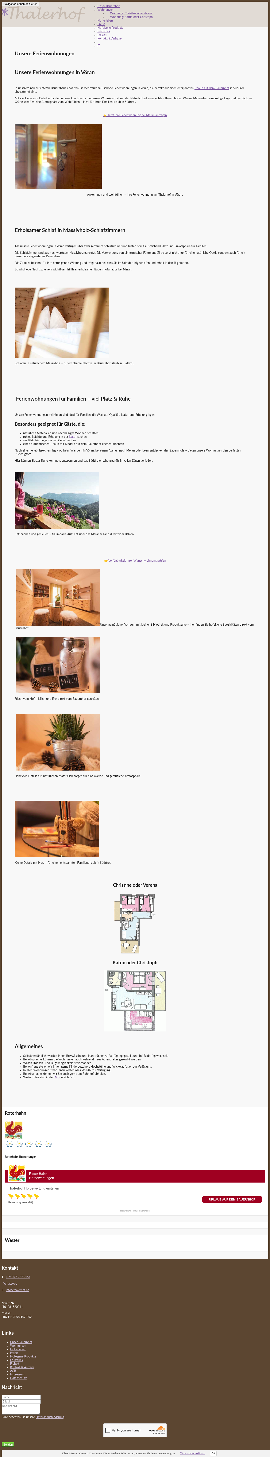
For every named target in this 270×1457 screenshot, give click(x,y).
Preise (101, 24)
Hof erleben (105, 20)
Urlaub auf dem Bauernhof (211, 88)
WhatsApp (10, 1283)
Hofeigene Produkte (110, 27)
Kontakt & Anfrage (109, 38)
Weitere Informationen (192, 1453)
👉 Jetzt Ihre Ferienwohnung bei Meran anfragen (135, 115)
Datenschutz (18, 1378)
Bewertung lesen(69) (20, 1202)
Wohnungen (105, 9)
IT (98, 45)
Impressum (17, 1374)
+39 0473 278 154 (18, 1277)
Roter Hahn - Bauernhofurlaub (135, 1211)
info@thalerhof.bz (17, 1290)
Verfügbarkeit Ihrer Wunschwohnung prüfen (137, 560)
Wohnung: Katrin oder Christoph (131, 17)
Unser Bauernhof (108, 6)
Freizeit (102, 35)
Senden (8, 1444)
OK (213, 1453)
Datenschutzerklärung (50, 1417)
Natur (72, 436)
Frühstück (103, 31)
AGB (57, 1077)
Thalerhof (15, 1188)
